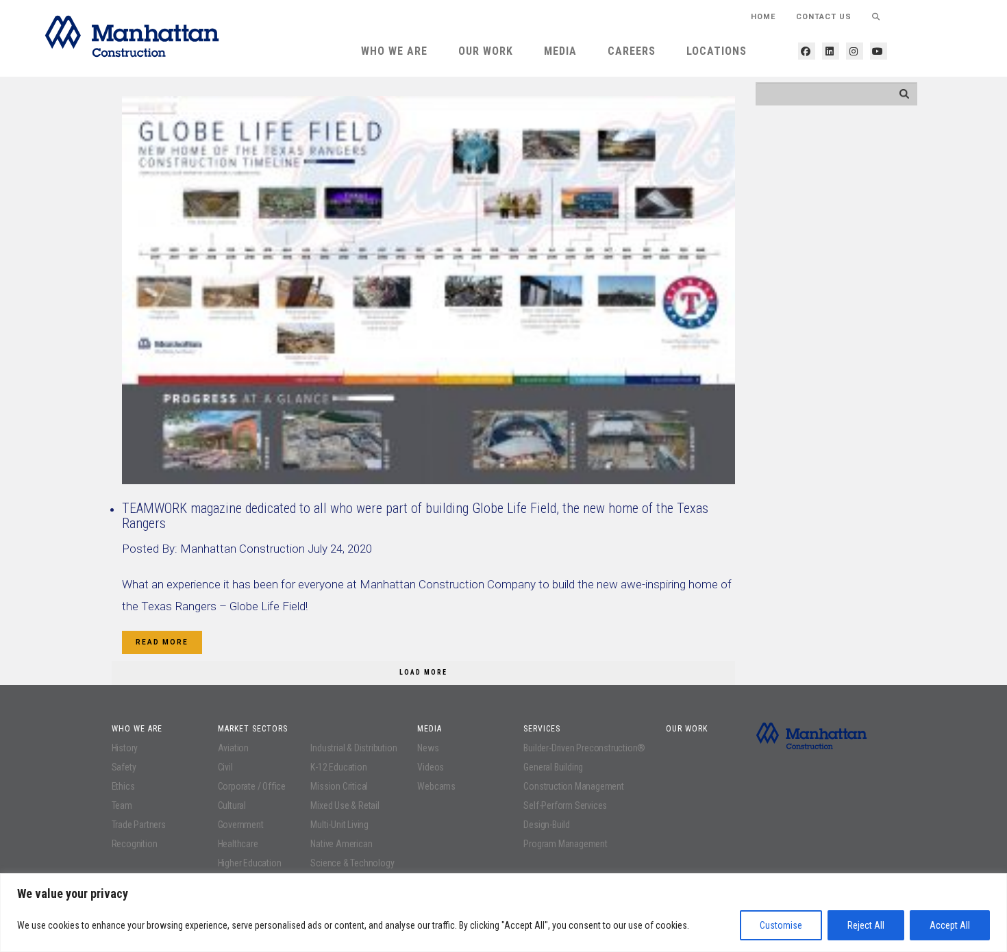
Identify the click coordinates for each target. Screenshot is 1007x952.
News (427, 747)
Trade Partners (139, 824)
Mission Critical (339, 786)
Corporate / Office (252, 786)
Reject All (865, 925)
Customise (781, 925)
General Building (553, 767)
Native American (341, 843)
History (125, 747)
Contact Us (823, 16)
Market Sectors (253, 729)
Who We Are (394, 51)
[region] (503, 912)
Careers (632, 51)
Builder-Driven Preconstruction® (584, 747)
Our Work (485, 51)
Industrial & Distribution (353, 747)
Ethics (123, 786)
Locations (716, 51)
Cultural (232, 805)
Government (241, 824)
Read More (162, 642)
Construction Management (573, 786)
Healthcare (238, 843)
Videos (430, 767)
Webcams (436, 786)
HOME (763, 16)
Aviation (233, 747)
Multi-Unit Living (339, 824)
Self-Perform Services (565, 805)
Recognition (135, 843)
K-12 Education (338, 767)
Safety (124, 767)
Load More (423, 672)
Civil (225, 767)
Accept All (950, 925)
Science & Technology (352, 862)
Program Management (565, 843)
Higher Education (250, 862)
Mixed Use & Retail (344, 805)
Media (560, 51)
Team (122, 805)
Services (541, 729)
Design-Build (546, 824)
